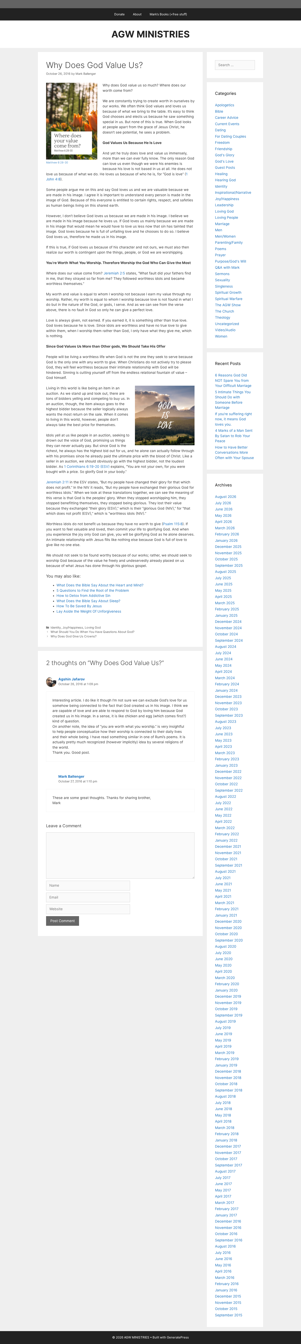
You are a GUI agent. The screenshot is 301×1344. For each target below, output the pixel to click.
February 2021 (227, 909)
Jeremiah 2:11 (57, 482)
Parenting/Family (229, 242)
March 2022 (225, 828)
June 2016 (223, 1259)
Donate (119, 14)
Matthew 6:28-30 (57, 162)
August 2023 (225, 722)
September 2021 (228, 865)
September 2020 (229, 940)
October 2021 (226, 859)
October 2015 (226, 1309)
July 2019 (223, 1028)
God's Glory (224, 155)
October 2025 (226, 559)
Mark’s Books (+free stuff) (168, 14)
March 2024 (225, 678)
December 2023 (228, 697)
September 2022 (229, 790)
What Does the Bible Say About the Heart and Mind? (100, 585)
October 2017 (226, 1159)
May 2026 (223, 515)
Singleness (224, 286)
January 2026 (226, 540)
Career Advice (226, 118)
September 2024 (229, 640)
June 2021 (223, 884)
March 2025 (225, 603)
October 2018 (226, 1084)
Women (221, 336)
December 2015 (228, 1296)
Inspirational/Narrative (233, 192)
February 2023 (227, 759)
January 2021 (226, 915)
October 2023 (226, 709)
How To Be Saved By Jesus (79, 606)
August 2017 (225, 1171)
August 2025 (225, 572)
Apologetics (224, 105)
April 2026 (223, 522)
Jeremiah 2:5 (114, 273)
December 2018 (228, 1071)
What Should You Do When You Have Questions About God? (92, 631)
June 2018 (223, 1109)
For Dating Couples (230, 136)
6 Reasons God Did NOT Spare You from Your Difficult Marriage (233, 380)
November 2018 (228, 1078)
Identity (56, 627)
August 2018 (225, 1096)
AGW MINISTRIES (150, 34)
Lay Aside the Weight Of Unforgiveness (89, 611)
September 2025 (229, 565)
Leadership (224, 205)
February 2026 (227, 534)
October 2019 (226, 1009)
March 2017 (224, 1203)
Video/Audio (225, 330)
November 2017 (228, 1153)
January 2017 (226, 1215)
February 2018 (227, 1134)
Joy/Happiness (72, 627)
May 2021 (223, 890)
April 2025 (223, 597)
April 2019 (223, 1046)
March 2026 (225, 528)
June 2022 (223, 809)
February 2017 (227, 1209)
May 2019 (223, 1040)
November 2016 (228, 1228)
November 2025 (228, 553)
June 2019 (223, 1034)
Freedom (222, 143)
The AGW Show (228, 305)
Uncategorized (227, 324)
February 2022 (227, 834)
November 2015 (228, 1303)
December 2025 (228, 547)
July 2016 (223, 1253)
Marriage (222, 224)
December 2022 (228, 771)
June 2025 (223, 584)
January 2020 (226, 990)
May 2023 (223, 740)
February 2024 (227, 684)
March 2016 (224, 1278)
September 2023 (229, 715)
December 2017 (228, 1146)
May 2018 (223, 1115)
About (137, 14)
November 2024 (228, 628)
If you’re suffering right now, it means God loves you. (233, 419)
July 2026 (223, 503)
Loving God (93, 627)
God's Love (224, 161)
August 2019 (225, 1021)
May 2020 (223, 965)
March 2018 (224, 1128)
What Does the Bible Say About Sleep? (88, 601)
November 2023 (228, 703)
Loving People (226, 217)
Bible (219, 111)
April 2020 (223, 971)
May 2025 (223, 590)
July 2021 (223, 878)
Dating (220, 130)
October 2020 (226, 934)
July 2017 (223, 1178)
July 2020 (223, 953)
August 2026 (225, 497)
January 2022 (226, 840)
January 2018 (226, 1140)
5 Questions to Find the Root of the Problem (93, 590)
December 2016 (228, 1221)
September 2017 (228, 1165)
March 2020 (225, 978)
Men (218, 230)
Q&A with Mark (227, 267)
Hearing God (225, 180)
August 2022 (225, 796)
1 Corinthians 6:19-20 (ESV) (87, 467)
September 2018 (228, 1090)
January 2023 (226, 765)
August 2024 (225, 647)
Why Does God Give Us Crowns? (73, 636)
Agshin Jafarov (71, 679)
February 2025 (227, 609)
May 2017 (223, 1190)
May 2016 (223, 1265)
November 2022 (228, 778)
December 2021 (228, 846)
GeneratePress (178, 1337)
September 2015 (228, 1315)
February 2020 (227, 984)
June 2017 (223, 1184)
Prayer (220, 255)
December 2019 (228, 996)
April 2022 (223, 821)
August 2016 (225, 1246)
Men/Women (225, 236)
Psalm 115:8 (172, 524)
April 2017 (223, 1196)
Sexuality (222, 280)
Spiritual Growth (228, 292)
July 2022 (223, 803)
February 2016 (227, 1284)
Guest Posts (225, 167)
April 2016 (223, 1271)
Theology (222, 317)
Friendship (223, 149)
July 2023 (223, 728)
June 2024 (224, 659)
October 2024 (226, 634)
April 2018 (223, 1121)
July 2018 (223, 1103)
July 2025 (223, 578)
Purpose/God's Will (230, 261)
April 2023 (223, 747)
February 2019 (227, 1059)
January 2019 (226, 1065)
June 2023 (224, 734)
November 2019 (228, 1003)
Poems (220, 249)
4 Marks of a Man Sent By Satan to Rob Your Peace (233, 435)
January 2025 (226, 615)
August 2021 (225, 871)
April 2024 (223, 672)
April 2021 (223, 896)
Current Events (227, 124)
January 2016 (226, 1290)
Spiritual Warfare (228, 299)
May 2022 (223, 815)
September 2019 (228, 1015)
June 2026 (224, 509)
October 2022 (226, 784)
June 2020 (224, 959)
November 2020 (228, 928)
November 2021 (228, 853)
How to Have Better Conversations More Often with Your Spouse (234, 452)
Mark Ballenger (71, 776)
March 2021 (224, 903)
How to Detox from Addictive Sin (83, 596)
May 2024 (223, 665)
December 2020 (228, 921)
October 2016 (226, 1234)
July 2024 (223, 653)
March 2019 (224, 1053)
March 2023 (225, 753)
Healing (221, 174)
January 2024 (226, 690)
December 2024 (228, 622)
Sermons (222, 274)
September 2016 (228, 1240)
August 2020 (225, 946)
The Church (224, 311)
